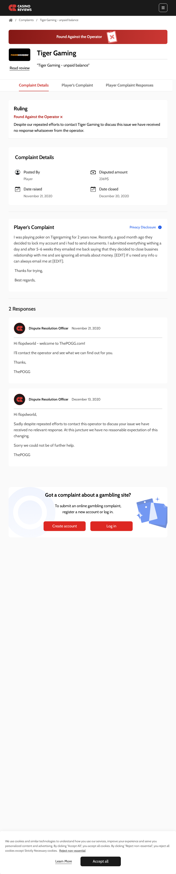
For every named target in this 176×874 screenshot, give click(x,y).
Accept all (100, 861)
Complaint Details (34, 85)
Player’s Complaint (77, 85)
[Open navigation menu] (163, 7)
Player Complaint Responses (129, 85)
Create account (64, 526)
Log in (111, 526)
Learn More (63, 861)
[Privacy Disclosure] (160, 227)
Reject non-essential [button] (72, 851)
